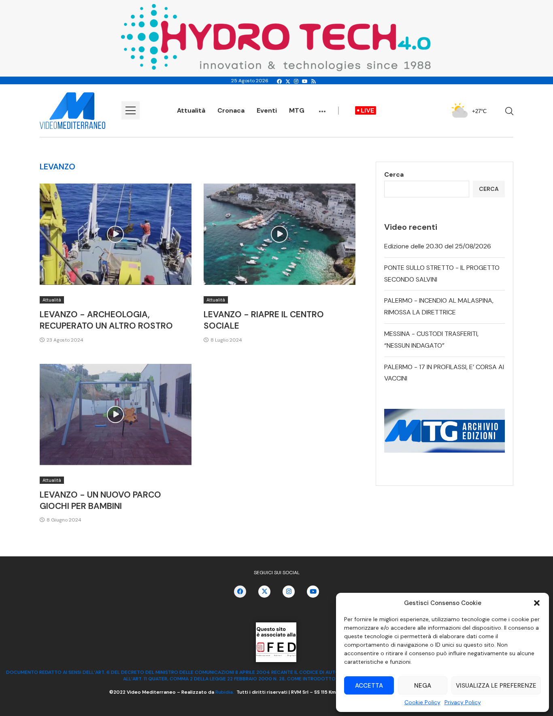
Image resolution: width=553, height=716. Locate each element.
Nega (422, 686)
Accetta (369, 686)
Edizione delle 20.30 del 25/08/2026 (437, 246)
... (322, 107)
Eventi (267, 110)
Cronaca (231, 110)
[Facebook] (279, 81)
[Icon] (115, 234)
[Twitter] (288, 81)
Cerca (394, 174)
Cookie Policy (422, 702)
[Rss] (313, 81)
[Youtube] (305, 81)
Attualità (191, 110)
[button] (537, 603)
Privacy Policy (463, 702)
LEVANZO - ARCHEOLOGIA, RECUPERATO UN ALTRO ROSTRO (106, 320)
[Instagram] (296, 81)
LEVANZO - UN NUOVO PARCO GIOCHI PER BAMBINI (100, 500)
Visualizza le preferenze (496, 686)
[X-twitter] (264, 592)
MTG (296, 110)
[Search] (509, 111)
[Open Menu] (130, 110)
